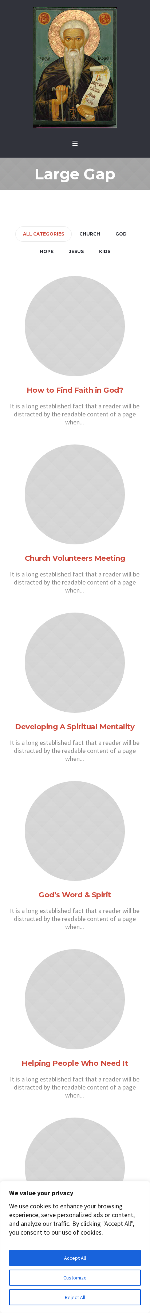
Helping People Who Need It (74, 1063)
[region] (75, 1247)
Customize (75, 1277)
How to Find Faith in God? (75, 390)
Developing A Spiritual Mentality (74, 726)
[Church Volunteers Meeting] (75, 494)
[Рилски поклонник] (75, 67)
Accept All (75, 1258)
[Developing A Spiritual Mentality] (75, 662)
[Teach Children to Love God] (75, 1167)
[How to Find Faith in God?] (75, 326)
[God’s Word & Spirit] (75, 831)
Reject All (75, 1297)
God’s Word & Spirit (75, 894)
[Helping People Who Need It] (75, 999)
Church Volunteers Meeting (75, 558)
